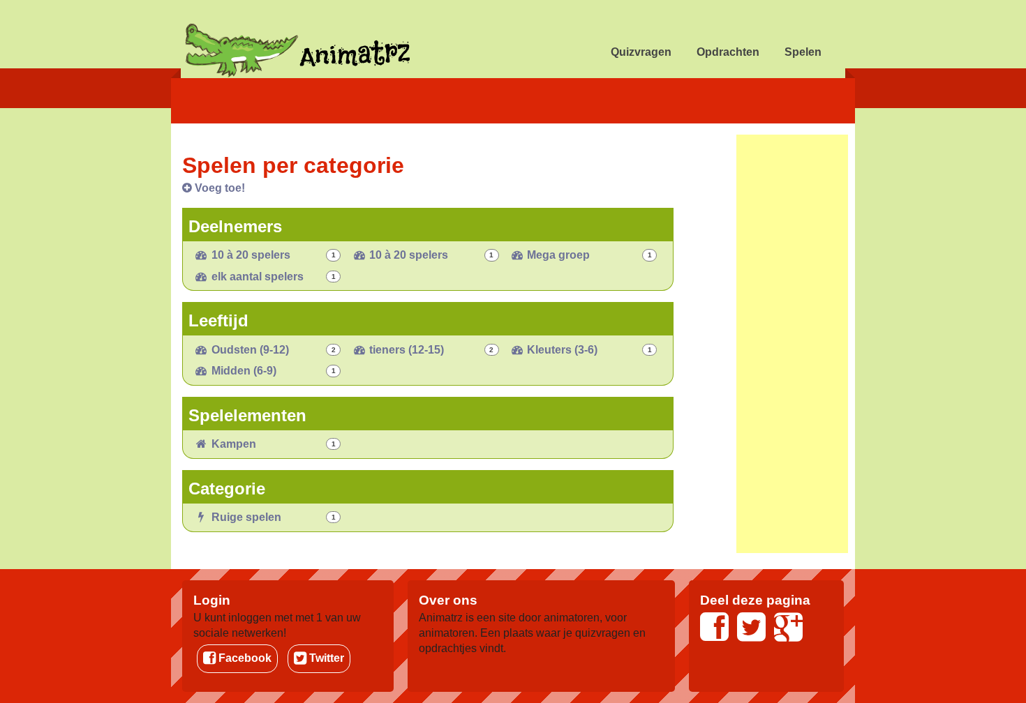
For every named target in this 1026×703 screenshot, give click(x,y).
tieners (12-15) (405, 350)
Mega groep (557, 255)
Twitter (325, 658)
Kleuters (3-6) (560, 350)
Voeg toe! (218, 188)
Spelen (803, 52)
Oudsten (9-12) (249, 350)
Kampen (232, 444)
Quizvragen (641, 52)
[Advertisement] (792, 344)
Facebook (244, 658)
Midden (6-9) (242, 371)
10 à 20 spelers (249, 255)
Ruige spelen (245, 517)
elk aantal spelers (256, 276)
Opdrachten (728, 52)
